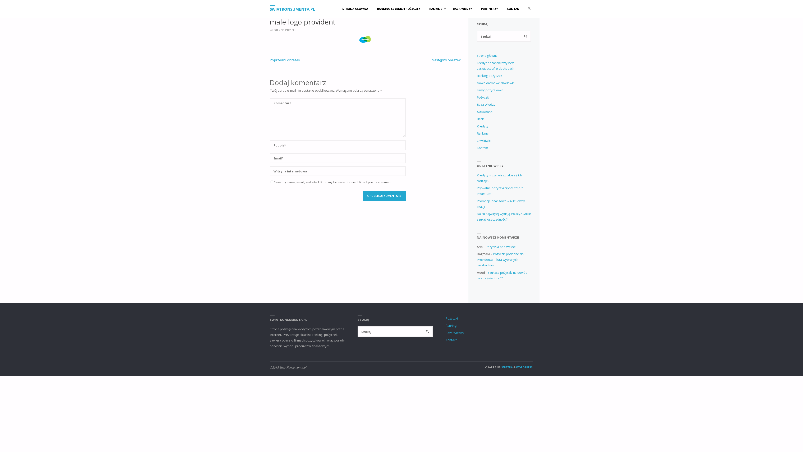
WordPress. (524, 367)
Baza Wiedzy (486, 104)
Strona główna (487, 55)
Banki (480, 119)
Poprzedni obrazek (285, 60)
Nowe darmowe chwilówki (495, 83)
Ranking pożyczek (489, 75)
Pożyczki (483, 97)
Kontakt (482, 148)
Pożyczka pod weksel (501, 247)
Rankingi (482, 133)
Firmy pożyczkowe (490, 90)
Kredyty (482, 126)
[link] (529, 9)
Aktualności (484, 112)
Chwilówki (484, 141)
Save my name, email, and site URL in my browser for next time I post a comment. (333, 182)
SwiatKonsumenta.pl (292, 9)
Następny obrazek (446, 60)
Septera (507, 367)
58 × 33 (279, 30)
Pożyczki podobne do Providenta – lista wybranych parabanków (500, 259)
